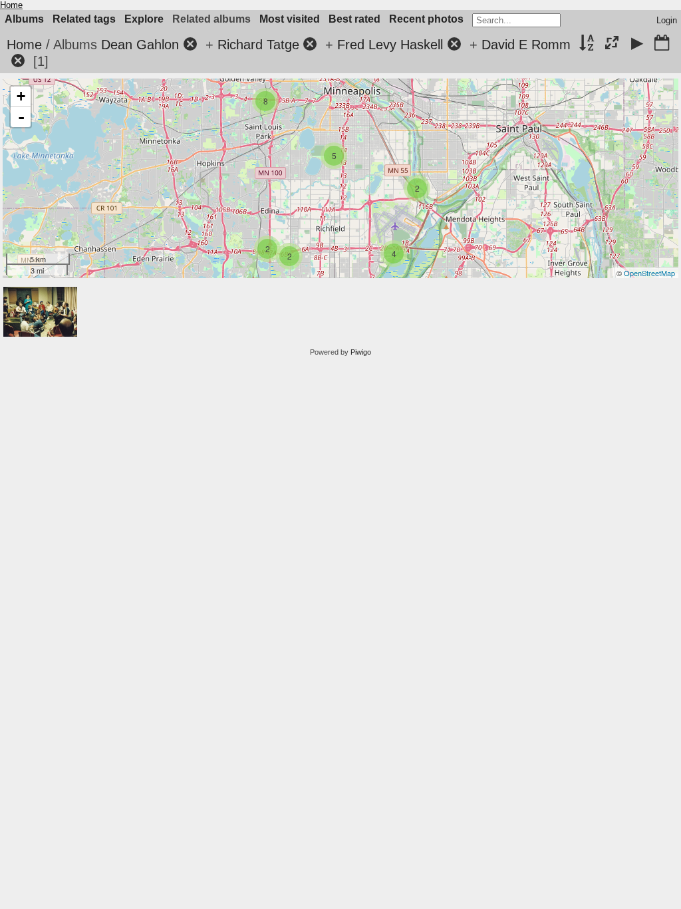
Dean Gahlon (140, 44)
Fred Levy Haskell (390, 44)
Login (666, 20)
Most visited (289, 19)
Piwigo (360, 352)
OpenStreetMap (649, 273)
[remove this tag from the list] (190, 44)
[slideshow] (637, 44)
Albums (24, 19)
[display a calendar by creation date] (661, 44)
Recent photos (426, 19)
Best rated (354, 19)
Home (11, 5)
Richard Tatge (258, 44)
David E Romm (526, 44)
